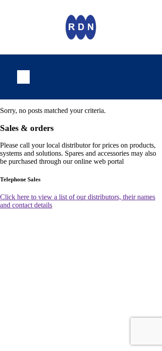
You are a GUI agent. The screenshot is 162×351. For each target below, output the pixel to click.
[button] (23, 77)
